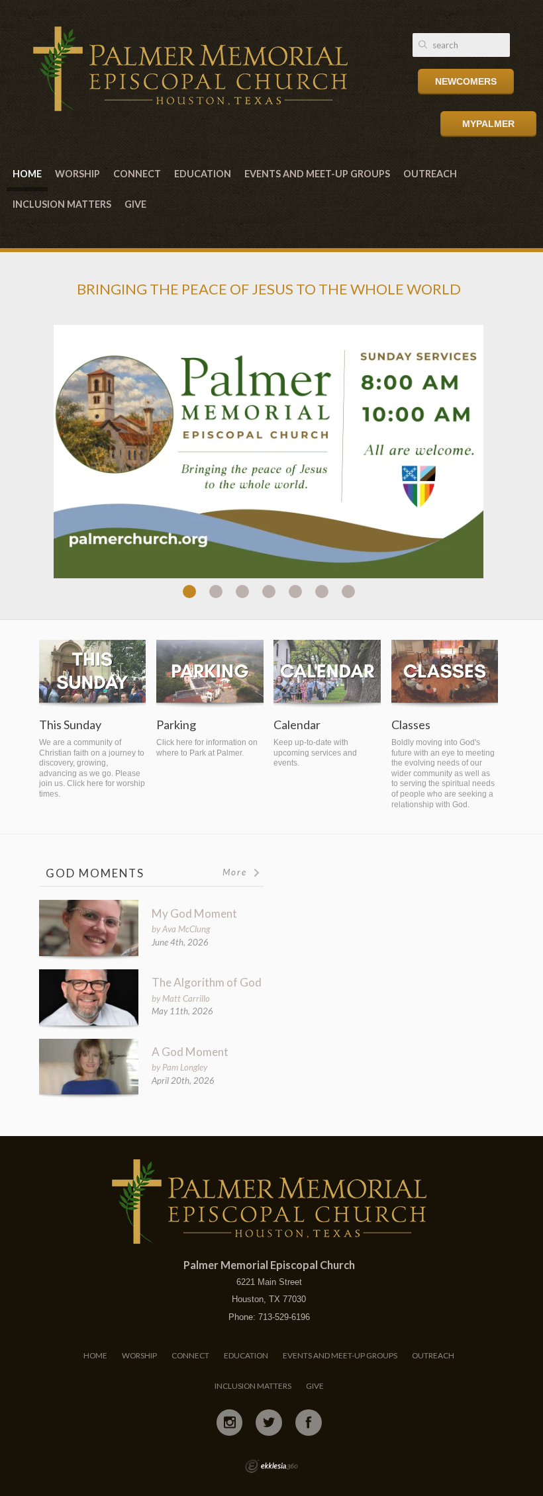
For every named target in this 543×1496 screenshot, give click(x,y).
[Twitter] (269, 1422)
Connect (137, 173)
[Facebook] (308, 1422)
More (236, 872)
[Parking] (209, 674)
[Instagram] (230, 1422)
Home (27, 173)
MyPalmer (488, 123)
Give (135, 204)
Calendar (297, 725)
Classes (410, 725)
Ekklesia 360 (271, 1466)
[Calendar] (326, 674)
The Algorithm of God (207, 982)
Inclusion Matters (62, 204)
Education (202, 173)
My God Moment (194, 913)
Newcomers (466, 81)
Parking (176, 725)
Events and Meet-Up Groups (317, 173)
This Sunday (70, 725)
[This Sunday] (92, 674)
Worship (77, 173)
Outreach (430, 173)
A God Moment (190, 1052)
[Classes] (444, 674)
